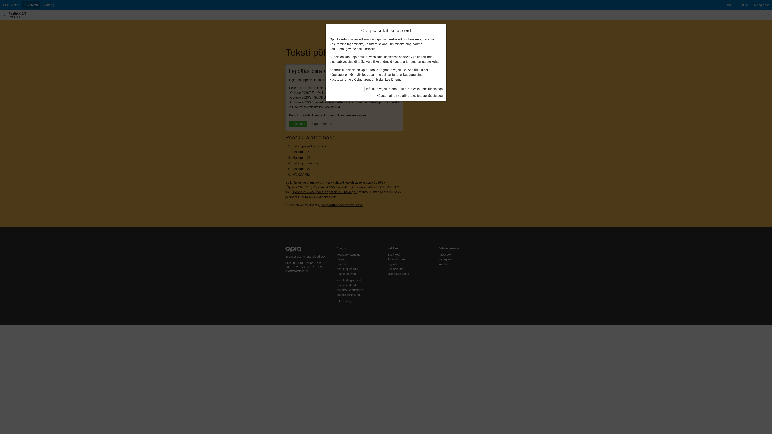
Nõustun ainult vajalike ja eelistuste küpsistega (409, 96)
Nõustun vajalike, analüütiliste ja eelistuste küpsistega (404, 89)
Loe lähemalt (394, 79)
